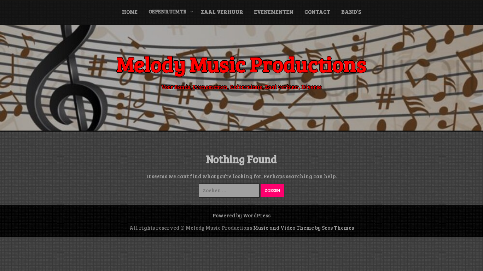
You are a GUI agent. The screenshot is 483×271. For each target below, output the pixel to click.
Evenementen (273, 11)
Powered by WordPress (241, 215)
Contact (317, 11)
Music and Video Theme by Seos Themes (303, 227)
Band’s (351, 11)
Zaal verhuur (222, 11)
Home (130, 11)
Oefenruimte (167, 11)
